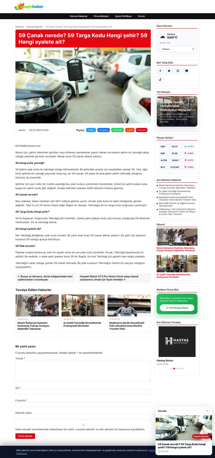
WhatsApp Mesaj (177, 307)
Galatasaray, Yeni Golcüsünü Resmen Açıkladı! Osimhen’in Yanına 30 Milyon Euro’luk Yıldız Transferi (177, 211)
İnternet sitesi (23, 412)
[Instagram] (177, 70)
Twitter (91, 130)
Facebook (103, 130)
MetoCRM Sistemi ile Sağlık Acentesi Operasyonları (177, 204)
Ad (18, 387)
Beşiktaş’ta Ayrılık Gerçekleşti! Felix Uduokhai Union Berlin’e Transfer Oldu (177, 198)
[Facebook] (160, 70)
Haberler (19, 26)
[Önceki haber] (185, 101)
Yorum (20, 358)
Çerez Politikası (123, 16)
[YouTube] (186, 70)
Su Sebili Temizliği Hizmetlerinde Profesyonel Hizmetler (175, 192)
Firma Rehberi (101, 16)
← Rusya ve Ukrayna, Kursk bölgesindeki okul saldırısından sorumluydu (45, 278)
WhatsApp (117, 130)
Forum (141, 16)
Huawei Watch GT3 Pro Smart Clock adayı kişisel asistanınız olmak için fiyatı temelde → (109, 278)
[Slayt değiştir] (171, 368)
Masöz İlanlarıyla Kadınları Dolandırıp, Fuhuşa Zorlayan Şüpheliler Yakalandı (177, 186)
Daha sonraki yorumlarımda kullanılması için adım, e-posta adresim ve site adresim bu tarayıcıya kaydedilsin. (80, 429)
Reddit (130, 130)
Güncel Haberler (79, 16)
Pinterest (142, 130)
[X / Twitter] (169, 70)
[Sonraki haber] (192, 101)
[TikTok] (160, 79)
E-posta (21, 400)
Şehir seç (165, 43)
